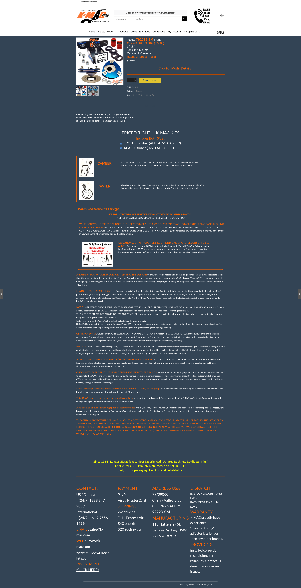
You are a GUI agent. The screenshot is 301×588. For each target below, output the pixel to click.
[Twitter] (133, 95)
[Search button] (184, 18)
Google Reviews (220, 32)
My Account (174, 31)
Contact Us (158, 31)
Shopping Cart (191, 31)
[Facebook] (136, 95)
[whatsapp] (150, 95)
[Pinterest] (141, 95)
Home (92, 31)
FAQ (147, 31)
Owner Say (137, 31)
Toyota (139, 91)
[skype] (153, 95)
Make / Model (105, 31)
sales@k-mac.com (91, 1)
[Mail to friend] (144, 95)
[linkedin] (147, 95)
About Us (123, 31)
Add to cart (151, 80)
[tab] (150, 106)
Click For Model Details (174, 68)
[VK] (139, 95)
